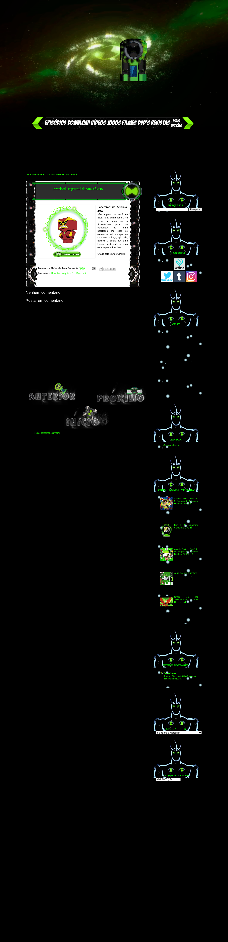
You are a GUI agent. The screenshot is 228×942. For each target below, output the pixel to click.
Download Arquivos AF (63, 273)
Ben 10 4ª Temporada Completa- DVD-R (186, 526)
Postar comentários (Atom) (47, 433)
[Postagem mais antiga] (121, 404)
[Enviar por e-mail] (101, 269)
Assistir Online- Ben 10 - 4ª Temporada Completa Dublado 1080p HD (186, 552)
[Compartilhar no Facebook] (111, 269)
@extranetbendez (172, 445)
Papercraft (81, 273)
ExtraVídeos (170, 673)
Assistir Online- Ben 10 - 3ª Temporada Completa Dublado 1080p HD (186, 501)
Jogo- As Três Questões (185, 573)
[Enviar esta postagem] (94, 268)
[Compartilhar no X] (107, 269)
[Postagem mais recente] (52, 404)
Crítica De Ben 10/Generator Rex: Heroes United (186, 599)
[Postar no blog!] (104, 269)
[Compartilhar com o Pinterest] (114, 269)
